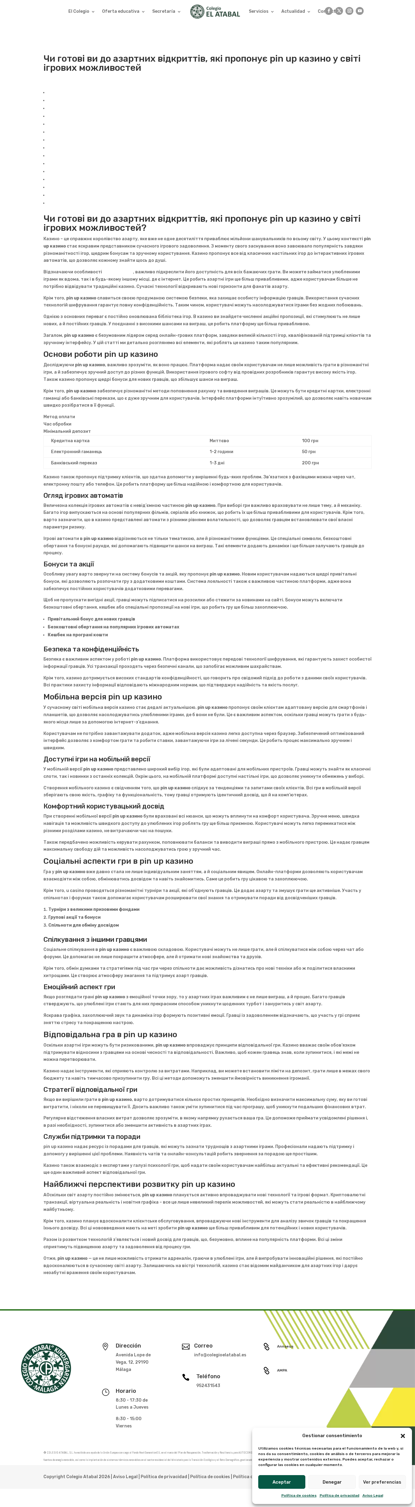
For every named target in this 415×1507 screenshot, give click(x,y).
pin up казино (118, 272)
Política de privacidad (339, 1495)
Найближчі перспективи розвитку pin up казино (101, 203)
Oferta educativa (120, 11)
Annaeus (285, 1346)
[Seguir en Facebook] (329, 11)
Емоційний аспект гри (72, 171)
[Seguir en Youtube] (360, 11)
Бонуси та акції (64, 116)
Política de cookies (299, 1495)
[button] (403, 1436)
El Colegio (78, 11)
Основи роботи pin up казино (80, 100)
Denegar (332, 1482)
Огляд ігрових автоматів (75, 108)
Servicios (259, 11)
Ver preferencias (382, 1482)
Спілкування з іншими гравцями (83, 163)
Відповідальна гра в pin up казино (85, 179)
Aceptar (282, 1482)
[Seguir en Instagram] (349, 11)
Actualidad (293, 11)
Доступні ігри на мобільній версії (84, 139)
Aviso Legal (372, 1495)
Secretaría (163, 11)
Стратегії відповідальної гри (79, 187)
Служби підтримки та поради (80, 195)
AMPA (282, 1370)
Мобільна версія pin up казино (81, 132)
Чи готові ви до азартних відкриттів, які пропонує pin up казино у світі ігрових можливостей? (152, 92)
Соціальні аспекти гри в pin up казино (89, 155)
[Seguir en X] (339, 11)
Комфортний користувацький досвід (89, 147)
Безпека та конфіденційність (80, 124)
